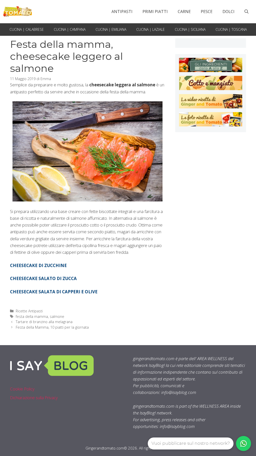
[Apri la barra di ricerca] (247, 11)
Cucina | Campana (70, 29)
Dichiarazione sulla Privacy (34, 397)
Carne (184, 11)
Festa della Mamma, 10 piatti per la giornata (53, 327)
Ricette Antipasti (29, 311)
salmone (57, 316)
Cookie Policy (22, 389)
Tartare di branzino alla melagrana (44, 321)
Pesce (206, 11)
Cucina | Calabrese (27, 29)
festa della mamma (32, 316)
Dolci (228, 11)
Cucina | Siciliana (190, 29)
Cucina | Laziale (150, 29)
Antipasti (122, 11)
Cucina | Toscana (231, 29)
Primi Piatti (155, 11)
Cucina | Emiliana (111, 29)
